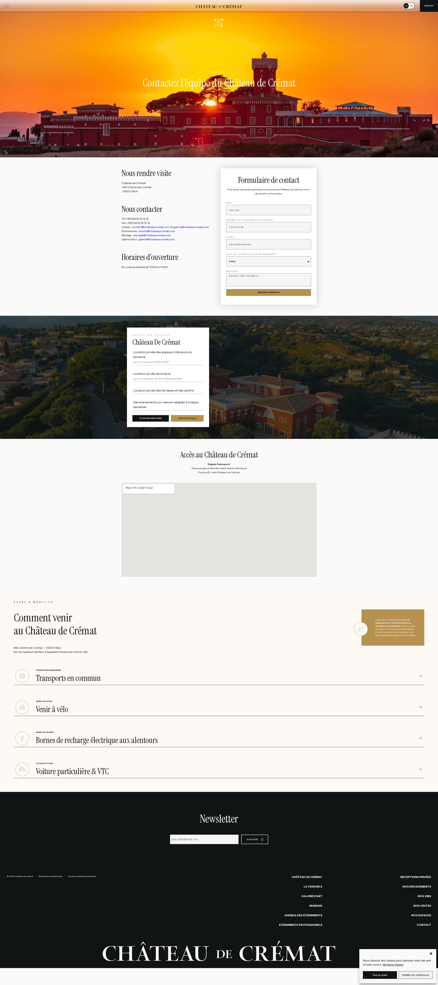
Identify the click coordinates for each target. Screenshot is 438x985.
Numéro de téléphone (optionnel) (249, 220)
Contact (424, 925)
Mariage (316, 905)
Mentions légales (393, 964)
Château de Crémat (307, 877)
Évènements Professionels (300, 925)
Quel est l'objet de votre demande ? (252, 254)
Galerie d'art (311, 896)
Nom (229, 203)
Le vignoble (313, 886)
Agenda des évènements (303, 915)
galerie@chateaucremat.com (191, 227)
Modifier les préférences (415, 975)
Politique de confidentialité (50, 876)
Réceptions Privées (415, 877)
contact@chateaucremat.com (151, 227)
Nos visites (422, 905)
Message (232, 271)
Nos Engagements (417, 886)
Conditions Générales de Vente (82, 876)
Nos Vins (424, 896)
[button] (431, 953)
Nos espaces (421, 915)
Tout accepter (380, 975)
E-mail (230, 237)
